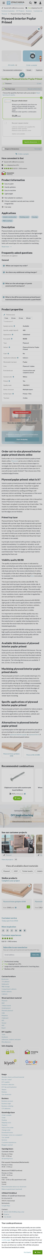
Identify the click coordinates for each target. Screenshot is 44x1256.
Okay (39, 1252)
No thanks (27, 1252)
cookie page (6, 1240)
